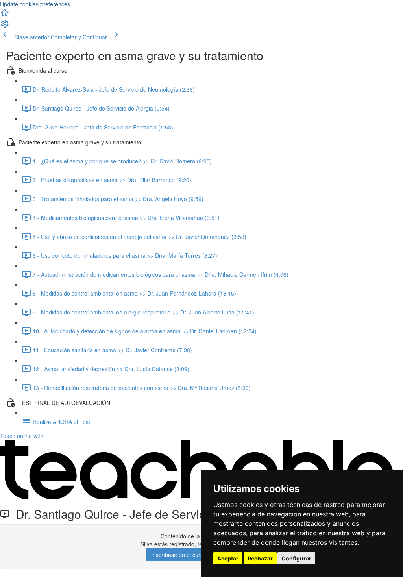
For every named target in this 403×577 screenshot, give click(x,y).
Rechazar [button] (260, 558)
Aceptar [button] (227, 558)
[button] (4, 15)
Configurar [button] (296, 558)
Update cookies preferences (35, 4)
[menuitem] (4, 26)
